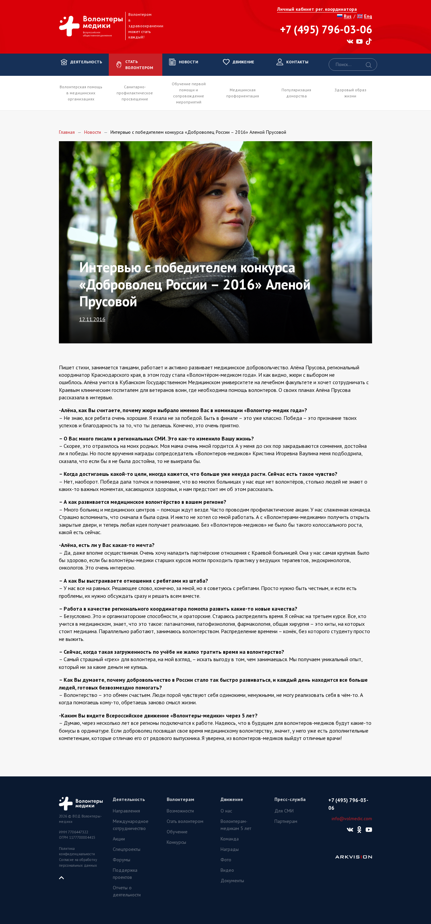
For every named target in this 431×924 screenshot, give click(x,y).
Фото (226, 860)
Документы (232, 880)
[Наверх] (64, 877)
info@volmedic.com (352, 818)
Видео (227, 870)
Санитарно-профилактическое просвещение (135, 92)
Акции (119, 839)
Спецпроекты (126, 849)
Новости (92, 132)
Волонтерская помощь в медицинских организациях (81, 92)
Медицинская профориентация (242, 92)
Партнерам (285, 821)
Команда (230, 839)
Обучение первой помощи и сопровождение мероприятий (189, 92)
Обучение (177, 832)
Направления (126, 811)
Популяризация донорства (296, 92)
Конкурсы (176, 842)
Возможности (180, 811)
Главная (67, 132)
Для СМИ (284, 811)
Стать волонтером (185, 821)
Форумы (121, 860)
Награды (230, 849)
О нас (226, 811)
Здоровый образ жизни (350, 92)
